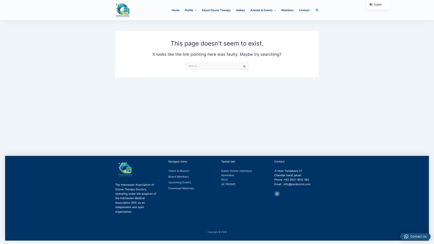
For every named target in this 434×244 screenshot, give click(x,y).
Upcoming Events (179, 182)
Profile (189, 10)
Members (287, 10)
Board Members (178, 176)
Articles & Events (261, 10)
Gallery (240, 10)
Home (175, 10)
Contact (304, 10)
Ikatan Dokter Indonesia (236, 170)
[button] (194, 10)
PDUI (224, 179)
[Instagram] (277, 194)
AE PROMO (228, 184)
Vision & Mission (178, 170)
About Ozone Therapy (216, 10)
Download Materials (181, 188)
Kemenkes (227, 175)
